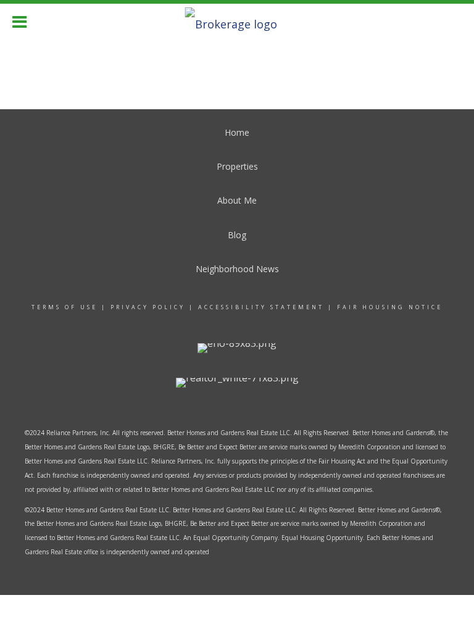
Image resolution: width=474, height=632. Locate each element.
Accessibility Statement (261, 307)
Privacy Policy (147, 307)
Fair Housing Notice (390, 307)
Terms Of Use (64, 307)
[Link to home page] (237, 20)
